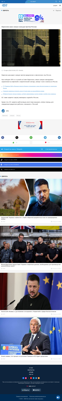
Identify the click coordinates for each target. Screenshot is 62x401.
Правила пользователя (22, 396)
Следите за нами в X (9, 169)
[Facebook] (23, 378)
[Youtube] (31, 378)
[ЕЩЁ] (60, 5)
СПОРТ (55, 5)
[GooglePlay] (25, 390)
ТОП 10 (31, 374)
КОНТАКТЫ (31, 370)
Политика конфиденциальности (37, 396)
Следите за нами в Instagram (11, 155)
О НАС (31, 368)
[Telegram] (34, 378)
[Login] (59, 1)
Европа (58, 10)
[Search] (56, 1)
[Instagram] (26, 378)
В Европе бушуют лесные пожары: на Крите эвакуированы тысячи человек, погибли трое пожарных (29, 94)
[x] (28, 378)
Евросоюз (5, 115)
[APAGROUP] (31, 386)
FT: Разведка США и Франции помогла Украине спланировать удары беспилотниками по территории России (30, 87)
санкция (12, 115)
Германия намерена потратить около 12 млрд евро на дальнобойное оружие (23, 91)
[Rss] (39, 378)
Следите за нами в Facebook (11, 164)
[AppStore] (36, 390)
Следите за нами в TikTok (10, 159)
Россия (18, 115)
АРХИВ (31, 372)
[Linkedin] (36, 378)
